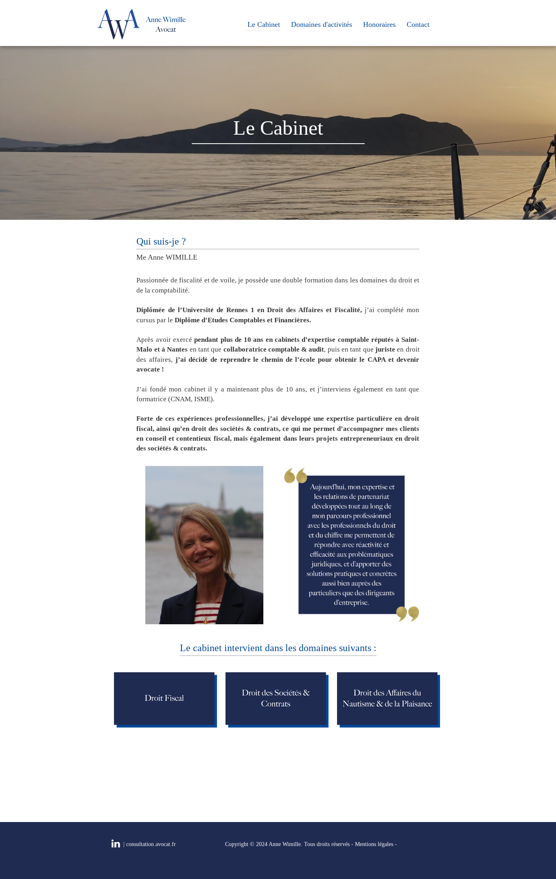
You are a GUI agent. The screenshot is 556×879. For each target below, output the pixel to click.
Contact (418, 24)
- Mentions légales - (374, 844)
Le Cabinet (263, 24)
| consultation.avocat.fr (149, 844)
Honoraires (379, 24)
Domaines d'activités (321, 24)
